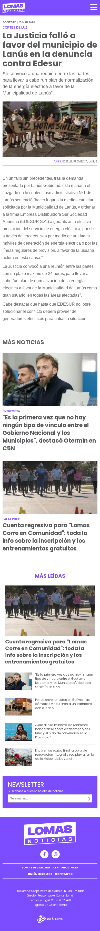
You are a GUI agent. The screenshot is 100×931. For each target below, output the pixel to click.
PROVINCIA (80, 161)
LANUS (93, 161)
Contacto (64, 874)
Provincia (69, 867)
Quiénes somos (40, 874)
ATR (56, 867)
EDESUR (67, 161)
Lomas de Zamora (36, 867)
